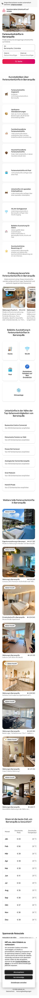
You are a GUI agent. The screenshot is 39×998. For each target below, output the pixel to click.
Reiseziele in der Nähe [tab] (9, 937)
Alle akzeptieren (18, 972)
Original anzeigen (16, 4)
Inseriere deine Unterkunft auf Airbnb (18, 10)
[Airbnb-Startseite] (3, 10)
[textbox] (10, 55)
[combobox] (18, 48)
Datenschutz (10, 991)
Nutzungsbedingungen (23, 991)
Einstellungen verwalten (19, 982)
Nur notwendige (18, 977)
